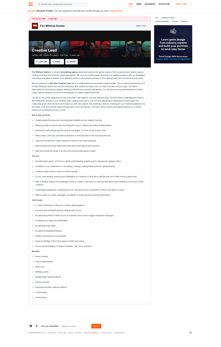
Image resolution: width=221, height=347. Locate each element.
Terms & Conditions (91, 333)
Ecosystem (164, 4)
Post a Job (181, 4)
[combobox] (63, 4)
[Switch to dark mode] (190, 333)
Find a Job (52, 333)
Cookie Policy (119, 333)
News (138, 4)
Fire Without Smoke (167, 18)
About (71, 333)
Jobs (130, 4)
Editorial (175, 21)
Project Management (162, 21)
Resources (150, 4)
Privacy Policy (106, 333)
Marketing (184, 21)
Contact (78, 333)
